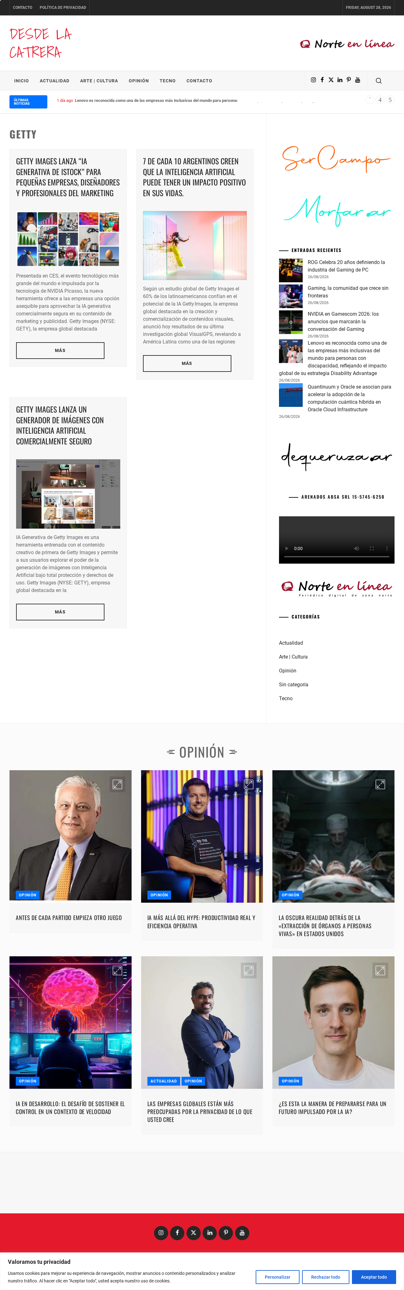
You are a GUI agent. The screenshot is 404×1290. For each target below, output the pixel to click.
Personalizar (277, 1277)
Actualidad (54, 80)
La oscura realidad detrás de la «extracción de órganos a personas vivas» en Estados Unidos (325, 1022)
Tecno (168, 80)
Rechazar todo (325, 1277)
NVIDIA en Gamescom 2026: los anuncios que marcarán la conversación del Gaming (343, 417)
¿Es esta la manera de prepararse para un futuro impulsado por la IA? (333, 1204)
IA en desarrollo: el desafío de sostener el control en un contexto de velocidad (70, 1204)
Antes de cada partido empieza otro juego (69, 1014)
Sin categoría (293, 781)
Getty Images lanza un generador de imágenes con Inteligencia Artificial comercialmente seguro (60, 425)
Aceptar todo (374, 1277)
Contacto (22, 7)
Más (60, 350)
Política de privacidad (63, 7)
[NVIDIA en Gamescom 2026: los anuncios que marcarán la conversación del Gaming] (291, 419)
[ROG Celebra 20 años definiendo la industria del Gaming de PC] (291, 368)
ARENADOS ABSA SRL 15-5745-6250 (343, 592)
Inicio (21, 80)
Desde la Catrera (39, 43)
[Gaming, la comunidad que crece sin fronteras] (291, 394)
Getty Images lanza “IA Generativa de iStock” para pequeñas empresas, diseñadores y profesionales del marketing (68, 176)
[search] (378, 80)
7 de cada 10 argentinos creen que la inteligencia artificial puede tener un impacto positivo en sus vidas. (194, 176)
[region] (202, 1271)
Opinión (139, 80)
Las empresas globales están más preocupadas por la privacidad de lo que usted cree (199, 1208)
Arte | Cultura (99, 80)
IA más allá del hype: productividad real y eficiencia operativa (201, 1018)
